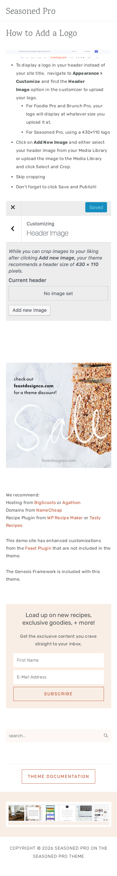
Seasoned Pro (31, 12)
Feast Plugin (38, 548)
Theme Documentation (58, 776)
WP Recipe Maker (65, 517)
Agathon (71, 502)
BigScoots (45, 502)
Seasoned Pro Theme (58, 856)
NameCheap (49, 510)
